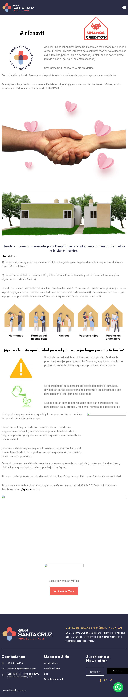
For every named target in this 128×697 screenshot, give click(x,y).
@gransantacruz (30, 489)
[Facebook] (100, 680)
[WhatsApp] (111, 680)
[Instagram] (105, 680)
